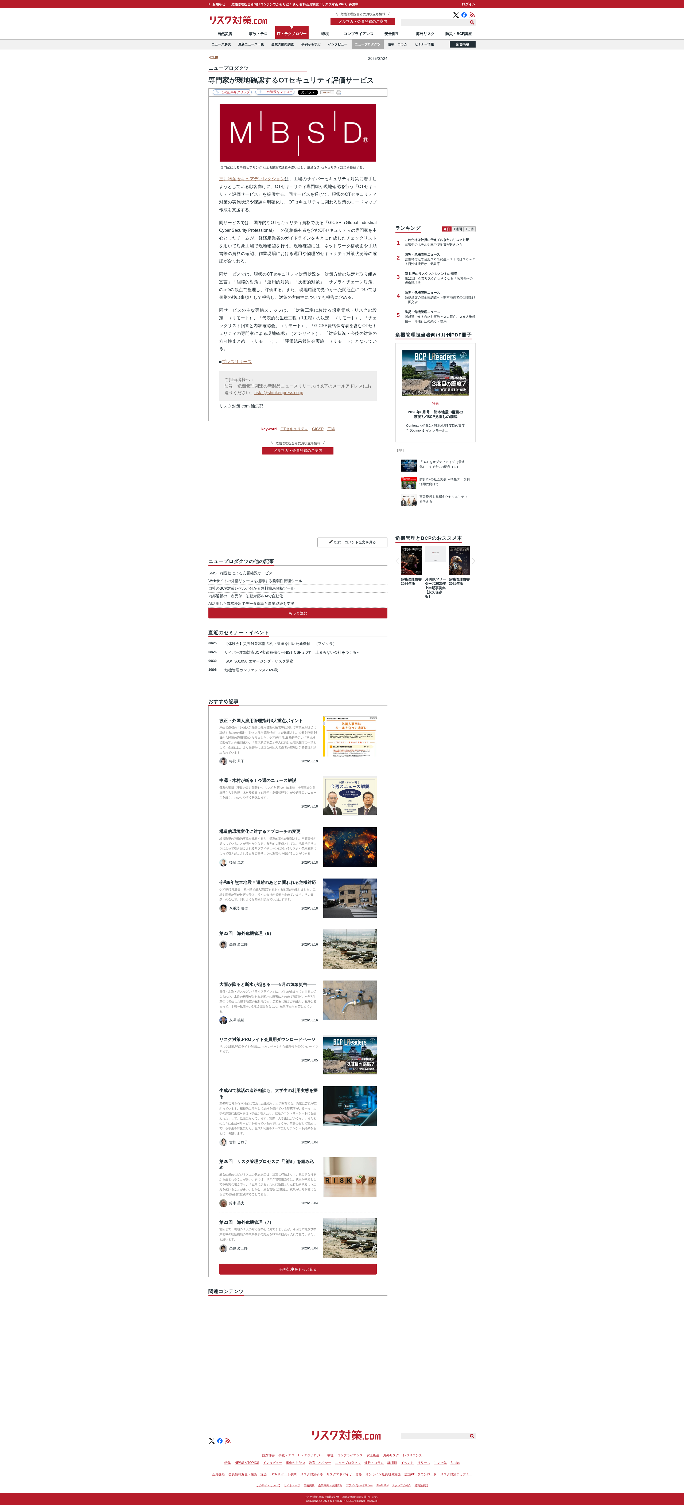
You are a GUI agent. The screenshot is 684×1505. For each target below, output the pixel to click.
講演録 (392, 1463)
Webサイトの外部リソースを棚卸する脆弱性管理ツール (255, 581)
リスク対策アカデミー (456, 1474)
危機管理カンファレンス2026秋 (251, 670)
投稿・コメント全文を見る (355, 542)
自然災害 (224, 34)
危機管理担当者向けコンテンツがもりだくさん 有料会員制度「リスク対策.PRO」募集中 (295, 4)
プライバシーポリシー (359, 1485)
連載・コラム (397, 44)
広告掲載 (462, 44)
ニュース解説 (221, 44)
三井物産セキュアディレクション (252, 179)
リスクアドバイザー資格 (344, 1474)
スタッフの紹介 (401, 1485)
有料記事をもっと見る (298, 1269)
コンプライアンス (359, 34)
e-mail (327, 92)
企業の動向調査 (282, 44)
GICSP (318, 429)
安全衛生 (391, 34)
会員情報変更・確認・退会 (247, 1474)
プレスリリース (237, 361)
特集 (227, 1463)
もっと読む (298, 613)
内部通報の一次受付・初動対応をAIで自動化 (245, 596)
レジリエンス (412, 1455)
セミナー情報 (424, 44)
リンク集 (440, 1463)
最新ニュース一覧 (251, 44)
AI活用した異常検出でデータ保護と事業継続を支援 (251, 603)
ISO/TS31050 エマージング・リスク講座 (258, 661)
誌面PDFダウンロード (421, 1474)
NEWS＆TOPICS (247, 1463)
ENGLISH (382, 1485)
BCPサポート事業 (284, 1474)
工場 (331, 429)
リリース (423, 1463)
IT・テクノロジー (292, 34)
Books (455, 1463)
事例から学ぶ (311, 44)
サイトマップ (292, 1485)
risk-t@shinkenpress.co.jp (278, 392)
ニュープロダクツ (367, 44)
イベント (407, 1463)
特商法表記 (421, 1485)
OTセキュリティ (294, 429)
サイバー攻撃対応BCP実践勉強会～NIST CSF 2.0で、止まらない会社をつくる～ (292, 652)
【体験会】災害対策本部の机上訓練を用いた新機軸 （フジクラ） (280, 643)
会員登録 (218, 1474)
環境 (325, 34)
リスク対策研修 (311, 1474)
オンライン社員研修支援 (383, 1474)
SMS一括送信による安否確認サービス (240, 573)
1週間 (458, 229)
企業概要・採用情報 (330, 1485)
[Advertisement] (297, 1353)
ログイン (469, 4)
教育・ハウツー (320, 1463)
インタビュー (337, 44)
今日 (447, 229)
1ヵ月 (470, 229)
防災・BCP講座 (458, 34)
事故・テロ (258, 34)
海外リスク (425, 34)
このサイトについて (268, 1485)
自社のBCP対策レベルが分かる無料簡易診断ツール (251, 588)
